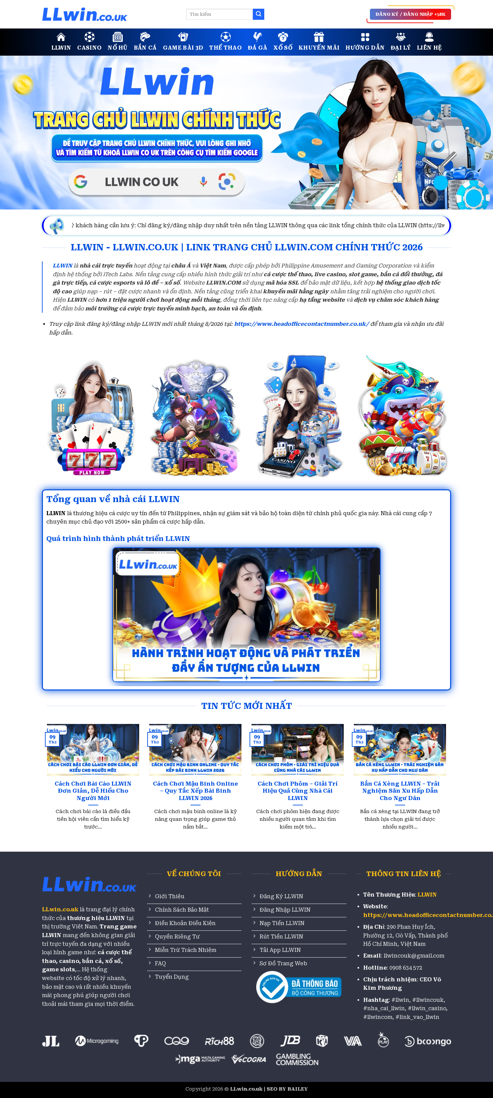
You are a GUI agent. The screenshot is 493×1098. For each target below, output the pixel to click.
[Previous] (59, 765)
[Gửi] (258, 14)
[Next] (434, 765)
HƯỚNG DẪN (365, 48)
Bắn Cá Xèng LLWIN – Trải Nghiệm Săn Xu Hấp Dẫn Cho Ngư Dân (400, 791)
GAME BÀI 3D (183, 48)
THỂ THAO (225, 48)
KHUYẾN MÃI (318, 48)
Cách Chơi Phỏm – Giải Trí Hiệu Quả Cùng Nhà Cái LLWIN (298, 791)
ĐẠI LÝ (401, 48)
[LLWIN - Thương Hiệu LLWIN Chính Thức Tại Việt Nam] (109, 14)
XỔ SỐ (282, 48)
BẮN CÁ (145, 48)
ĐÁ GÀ (258, 48)
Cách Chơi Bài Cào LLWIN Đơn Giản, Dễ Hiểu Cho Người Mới (93, 791)
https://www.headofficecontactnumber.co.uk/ (301, 324)
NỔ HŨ (118, 48)
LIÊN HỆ (429, 48)
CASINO (89, 48)
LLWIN (61, 48)
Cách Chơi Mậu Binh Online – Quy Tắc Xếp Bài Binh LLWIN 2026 (195, 791)
